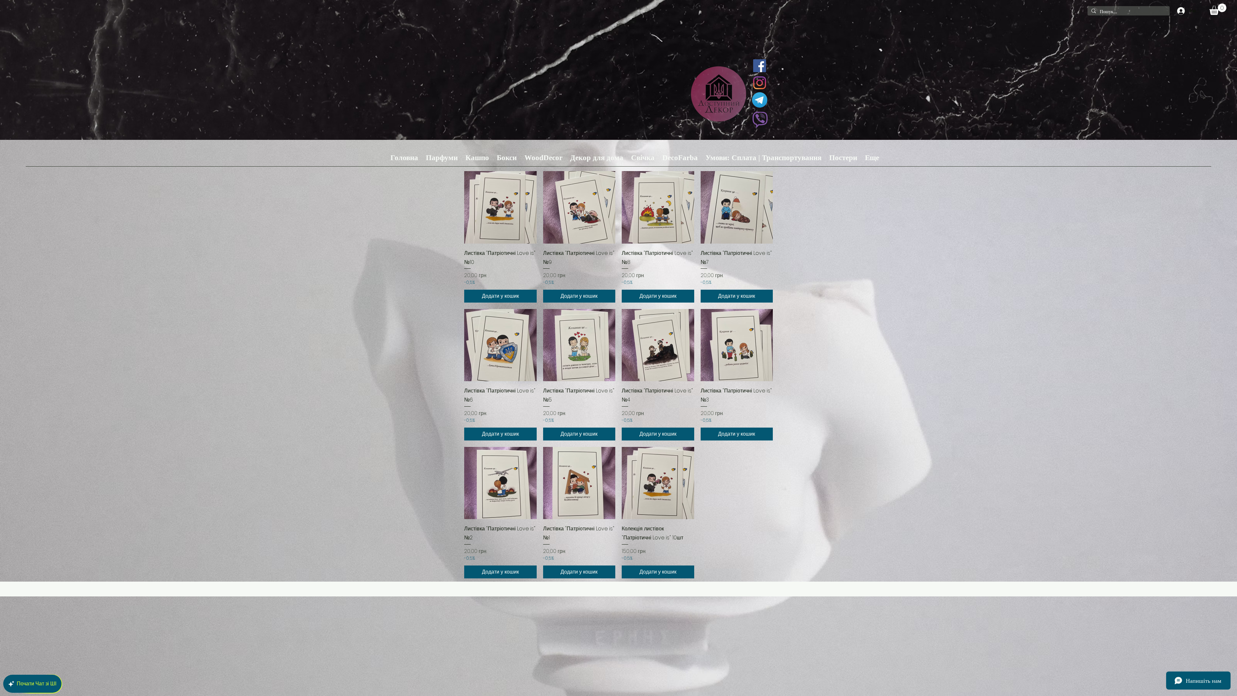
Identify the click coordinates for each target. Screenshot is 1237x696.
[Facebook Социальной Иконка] (759, 65)
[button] (1217, 9)
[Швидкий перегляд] (500, 207)
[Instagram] (759, 82)
